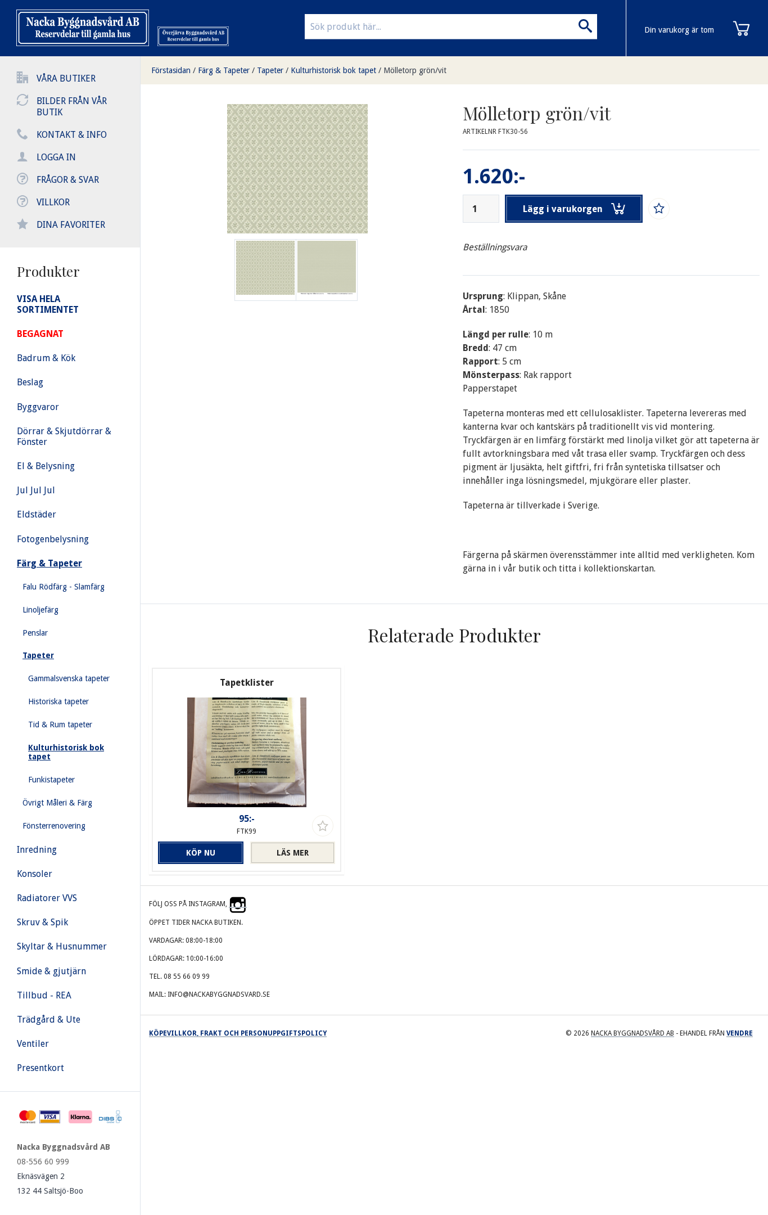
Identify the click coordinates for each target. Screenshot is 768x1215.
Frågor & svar (68, 179)
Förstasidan (171, 70)
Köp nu (200, 852)
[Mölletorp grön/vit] (326, 270)
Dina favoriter (71, 224)
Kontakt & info (72, 134)
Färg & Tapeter (224, 70)
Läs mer (293, 852)
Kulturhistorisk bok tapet (333, 70)
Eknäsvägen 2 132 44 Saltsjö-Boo (50, 1183)
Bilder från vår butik (72, 107)
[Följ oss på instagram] (238, 904)
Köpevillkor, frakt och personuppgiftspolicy (238, 1033)
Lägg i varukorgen (563, 209)
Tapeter (270, 70)
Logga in (56, 157)
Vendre (739, 1033)
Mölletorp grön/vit (414, 70)
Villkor (53, 202)
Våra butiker (66, 78)
